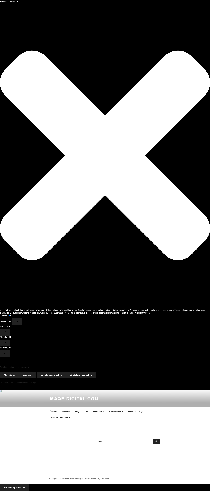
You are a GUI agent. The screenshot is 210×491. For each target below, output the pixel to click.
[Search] (156, 441)
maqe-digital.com (74, 398)
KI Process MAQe (116, 411)
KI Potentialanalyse (136, 411)
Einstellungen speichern (81, 374)
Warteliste (66, 411)
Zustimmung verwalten (14, 487)
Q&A (86, 411)
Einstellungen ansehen (51, 374)
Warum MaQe (98, 411)
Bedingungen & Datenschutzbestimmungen (19, 382)
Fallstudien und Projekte (60, 417)
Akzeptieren (9, 374)
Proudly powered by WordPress (97, 478)
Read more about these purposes (14, 367)
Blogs (77, 411)
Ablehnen (27, 374)
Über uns (53, 411)
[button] (105, 155)
